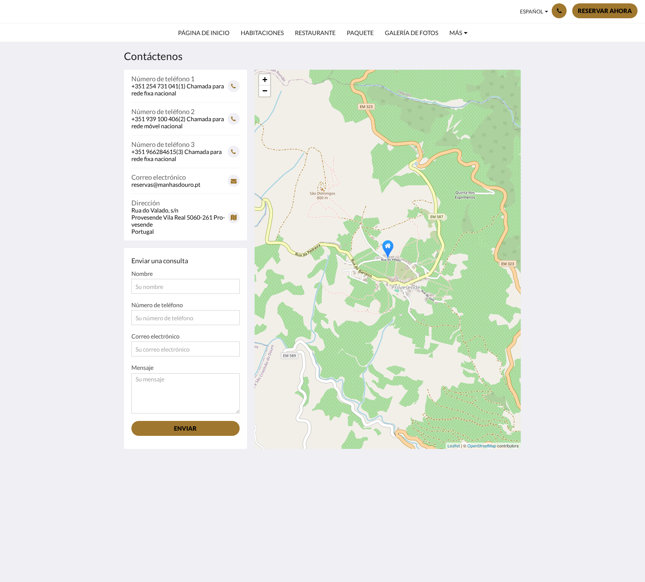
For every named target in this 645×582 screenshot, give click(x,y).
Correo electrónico (155, 336)
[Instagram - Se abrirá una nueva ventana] (465, 485)
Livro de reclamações (288, 481)
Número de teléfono (157, 304)
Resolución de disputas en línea (288, 491)
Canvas (504, 550)
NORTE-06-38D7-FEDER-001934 (289, 503)
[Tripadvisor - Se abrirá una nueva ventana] (485, 485)
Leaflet (454, 446)
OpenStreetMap (481, 446)
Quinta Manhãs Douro (61, 11)
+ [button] (264, 79)
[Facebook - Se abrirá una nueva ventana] (444, 485)
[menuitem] (204, 32)
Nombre (142, 273)
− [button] (264, 90)
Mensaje (142, 367)
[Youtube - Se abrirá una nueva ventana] (506, 485)
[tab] (290, 469)
